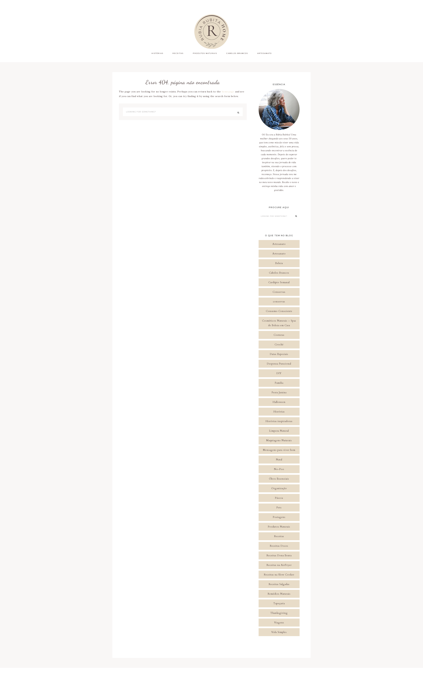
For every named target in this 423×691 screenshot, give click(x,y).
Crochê (279, 344)
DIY (279, 373)
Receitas (279, 536)
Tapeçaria (279, 603)
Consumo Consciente (279, 311)
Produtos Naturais (279, 526)
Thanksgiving (279, 613)
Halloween (279, 402)
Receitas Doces (279, 546)
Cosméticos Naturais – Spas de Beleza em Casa (279, 323)
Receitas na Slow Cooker (279, 574)
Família (279, 383)
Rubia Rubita (211, 31)
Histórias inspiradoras (279, 421)
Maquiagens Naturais (279, 440)
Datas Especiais (279, 354)
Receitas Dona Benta (279, 555)
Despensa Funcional (279, 363)
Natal (279, 459)
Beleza (279, 263)
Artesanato (279, 244)
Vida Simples (279, 632)
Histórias (279, 411)
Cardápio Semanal (279, 282)
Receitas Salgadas (279, 584)
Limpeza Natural (279, 430)
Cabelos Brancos (279, 272)
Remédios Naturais (279, 593)
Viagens (279, 622)
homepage (228, 91)
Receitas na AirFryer (279, 565)
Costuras (279, 335)
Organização (279, 488)
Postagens (279, 517)
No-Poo (279, 469)
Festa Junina (279, 392)
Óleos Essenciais (279, 478)
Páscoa (279, 498)
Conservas (279, 292)
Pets (279, 507)
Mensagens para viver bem (279, 450)
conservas (279, 301)
